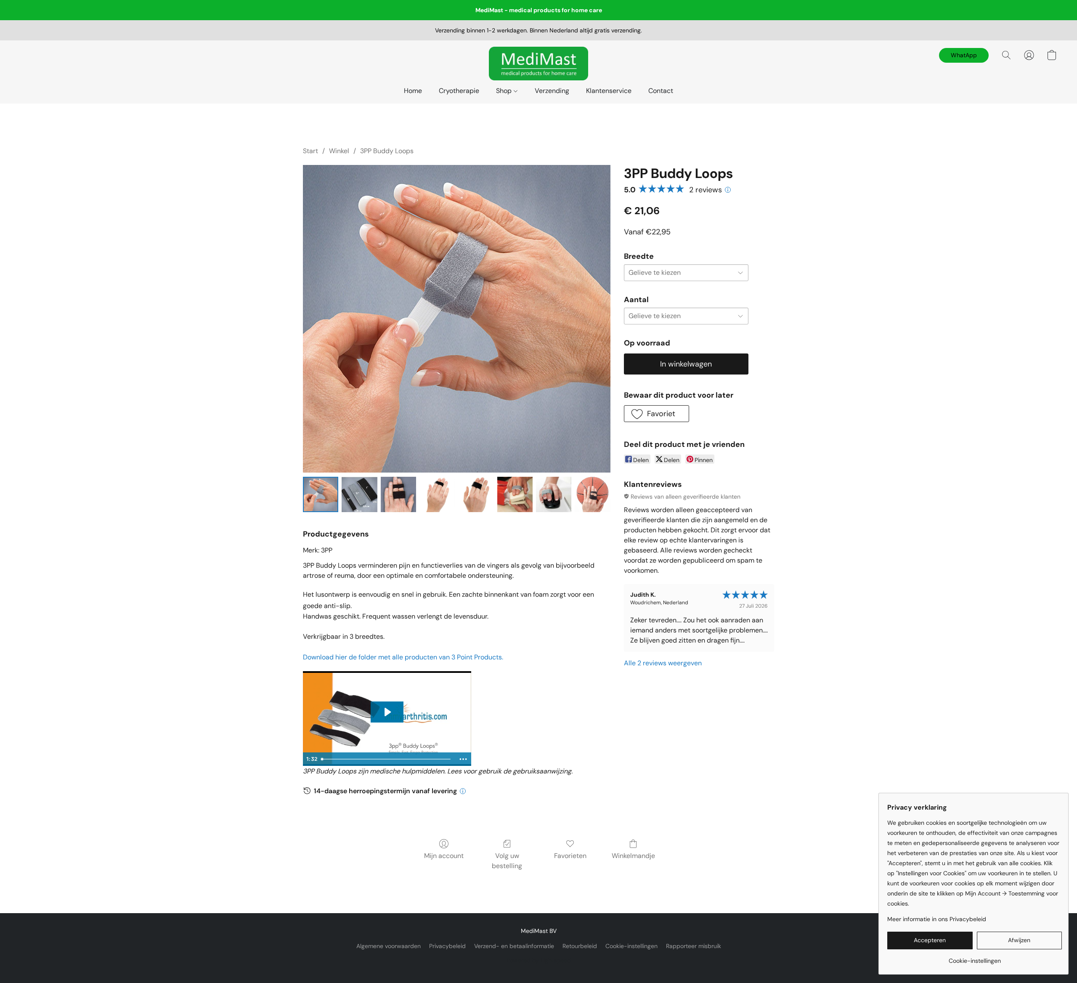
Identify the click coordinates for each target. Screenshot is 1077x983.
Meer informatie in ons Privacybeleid (936, 919)
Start (310, 150)
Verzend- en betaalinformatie (514, 946)
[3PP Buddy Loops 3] (437, 494)
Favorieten (570, 855)
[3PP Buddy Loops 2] (398, 494)
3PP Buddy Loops (387, 150)
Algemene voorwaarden (388, 946)
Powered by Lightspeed (539, 960)
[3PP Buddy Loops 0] (320, 494)
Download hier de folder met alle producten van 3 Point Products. (403, 657)
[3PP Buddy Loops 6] (553, 494)
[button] (538, 63)
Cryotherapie (459, 90)
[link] (974, 957)
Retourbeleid (579, 946)
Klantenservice (608, 90)
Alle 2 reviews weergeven (663, 663)
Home (413, 90)
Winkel (339, 150)
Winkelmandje (633, 855)
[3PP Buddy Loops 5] (515, 494)
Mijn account (444, 855)
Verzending (552, 90)
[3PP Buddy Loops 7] (592, 494)
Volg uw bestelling (507, 860)
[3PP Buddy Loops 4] (475, 494)
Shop (504, 90)
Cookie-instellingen (631, 946)
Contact (660, 90)
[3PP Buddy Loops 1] (359, 494)
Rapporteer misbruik (693, 946)
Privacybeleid (447, 946)
